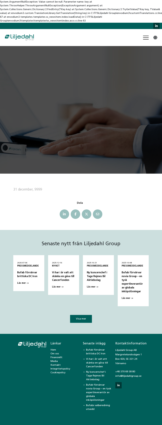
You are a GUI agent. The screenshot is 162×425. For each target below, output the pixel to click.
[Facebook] (75, 214)
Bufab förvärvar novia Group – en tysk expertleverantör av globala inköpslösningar (98, 392)
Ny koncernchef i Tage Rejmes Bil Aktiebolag (96, 376)
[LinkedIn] (64, 214)
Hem (53, 350)
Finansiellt (56, 357)
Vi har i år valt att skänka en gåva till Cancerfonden (97, 363)
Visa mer (81, 319)
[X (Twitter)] (86, 214)
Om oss (54, 353)
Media (54, 361)
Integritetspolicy (60, 369)
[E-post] (97, 214)
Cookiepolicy (57, 372)
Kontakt (55, 365)
